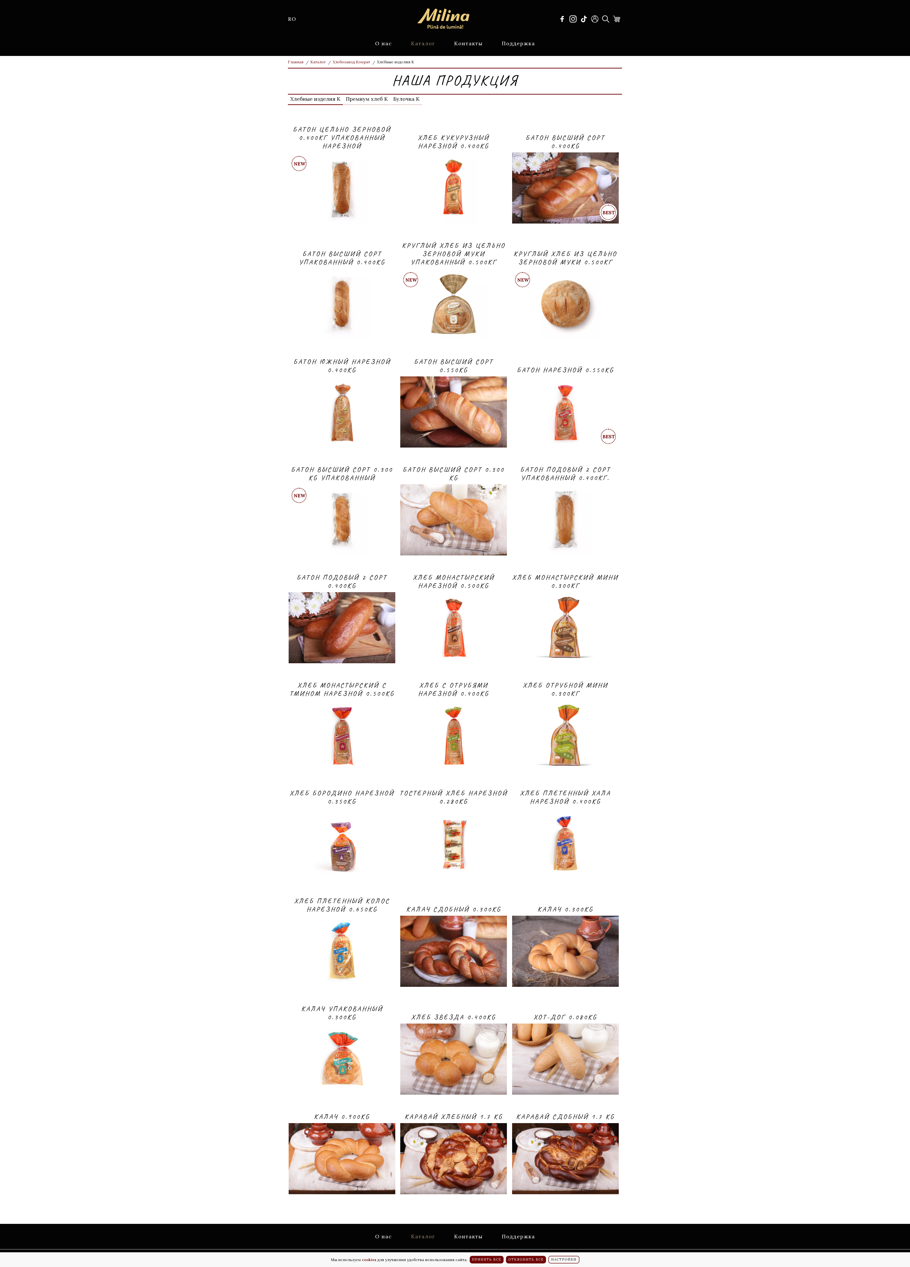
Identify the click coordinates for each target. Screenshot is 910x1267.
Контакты (468, 43)
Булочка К (406, 99)
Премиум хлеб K (367, 99)
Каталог (423, 43)
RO (292, 19)
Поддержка (518, 43)
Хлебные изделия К (315, 99)
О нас (383, 43)
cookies (369, 1259)
